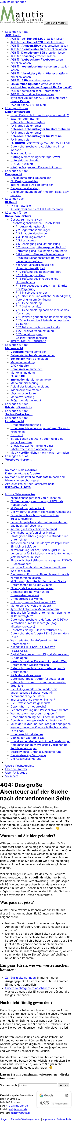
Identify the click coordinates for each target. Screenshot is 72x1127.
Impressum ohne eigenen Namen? (32, 699)
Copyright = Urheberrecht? (28, 706)
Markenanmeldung (22, 363)
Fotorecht (16, 435)
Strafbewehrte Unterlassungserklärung (36, 751)
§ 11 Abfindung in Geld (30, 275)
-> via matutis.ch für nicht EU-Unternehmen (36, 207)
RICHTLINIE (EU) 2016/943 (28, 341)
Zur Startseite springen (20, 977)
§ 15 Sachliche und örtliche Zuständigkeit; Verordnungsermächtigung (43, 297)
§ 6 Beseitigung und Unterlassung (38, 244)
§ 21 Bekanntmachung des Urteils (38, 327)
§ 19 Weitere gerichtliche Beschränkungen (43, 317)
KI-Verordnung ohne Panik (27, 508)
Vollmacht (11, 776)
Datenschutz (64, 1119)
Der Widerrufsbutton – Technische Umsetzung (40, 511)
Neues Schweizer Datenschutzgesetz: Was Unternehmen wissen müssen (38, 663)
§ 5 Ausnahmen (26, 240)
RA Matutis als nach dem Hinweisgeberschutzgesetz (35, 478)
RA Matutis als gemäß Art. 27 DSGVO (40, 141)
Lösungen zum (14, 200)
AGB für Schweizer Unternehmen (32, 94)
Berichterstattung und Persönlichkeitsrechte (39, 710)
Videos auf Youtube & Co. (27, 738)
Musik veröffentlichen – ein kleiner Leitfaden (39, 452)
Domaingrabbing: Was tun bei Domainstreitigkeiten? (29, 593)
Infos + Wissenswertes (20, 494)
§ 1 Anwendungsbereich (31, 226)
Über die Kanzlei (16, 769)
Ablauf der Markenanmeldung (29, 386)
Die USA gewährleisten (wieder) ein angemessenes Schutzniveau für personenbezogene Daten (33, 692)
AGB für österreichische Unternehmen (35, 91)
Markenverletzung (22, 397)
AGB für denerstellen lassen (37, 38)
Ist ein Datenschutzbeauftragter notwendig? (39, 115)
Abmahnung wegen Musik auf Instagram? (37, 720)
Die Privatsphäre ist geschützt (30, 703)
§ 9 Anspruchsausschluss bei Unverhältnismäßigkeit (35, 266)
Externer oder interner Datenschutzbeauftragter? (27, 120)
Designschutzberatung (25, 188)
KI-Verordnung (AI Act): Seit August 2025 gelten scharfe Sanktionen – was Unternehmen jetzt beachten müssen (41, 553)
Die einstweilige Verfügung (28, 755)
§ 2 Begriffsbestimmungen (33, 230)
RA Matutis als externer (40, 127)
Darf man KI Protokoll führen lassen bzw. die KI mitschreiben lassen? (39, 576)
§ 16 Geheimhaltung (29, 303)
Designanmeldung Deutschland (30, 177)
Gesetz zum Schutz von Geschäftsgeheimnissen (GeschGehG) (35, 221)
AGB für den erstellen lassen (37, 42)
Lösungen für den (18, 214)
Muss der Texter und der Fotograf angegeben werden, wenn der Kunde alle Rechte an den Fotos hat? (40, 727)
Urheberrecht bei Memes (26, 598)
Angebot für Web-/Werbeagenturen (20, 1119)
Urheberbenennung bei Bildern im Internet (38, 717)
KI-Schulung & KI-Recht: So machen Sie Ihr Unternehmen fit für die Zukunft (38, 583)
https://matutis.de (20, 1112)
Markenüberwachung (24, 383)
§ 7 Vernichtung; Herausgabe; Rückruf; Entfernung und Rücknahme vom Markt (41, 249)
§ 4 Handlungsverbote (30, 237)
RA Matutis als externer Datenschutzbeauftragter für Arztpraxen (37, 676)
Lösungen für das (16, 33)
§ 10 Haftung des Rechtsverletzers (38, 271)
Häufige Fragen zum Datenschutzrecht (36, 167)
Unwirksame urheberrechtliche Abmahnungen (40, 741)
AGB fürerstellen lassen (38, 52)
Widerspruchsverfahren (25, 390)
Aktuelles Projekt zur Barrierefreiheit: (29, 485)
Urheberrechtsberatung (25, 424)
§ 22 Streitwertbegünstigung (35, 331)
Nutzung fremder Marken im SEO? (33, 602)
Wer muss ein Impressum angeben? (33, 713)
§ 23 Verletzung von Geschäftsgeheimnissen (31, 336)
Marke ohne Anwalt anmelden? (30, 605)
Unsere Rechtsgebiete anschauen (27, 988)
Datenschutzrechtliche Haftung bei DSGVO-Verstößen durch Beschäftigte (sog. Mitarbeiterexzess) (39, 623)
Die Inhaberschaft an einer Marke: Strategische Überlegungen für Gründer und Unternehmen (39, 536)
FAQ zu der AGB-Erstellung (28, 104)
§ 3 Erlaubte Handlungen (32, 233)
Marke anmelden (28, 351)
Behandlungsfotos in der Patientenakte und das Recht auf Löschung (38, 523)
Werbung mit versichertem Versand (33, 529)
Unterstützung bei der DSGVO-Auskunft (24, 162)
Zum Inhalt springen (13, 1)
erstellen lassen (36, 84)
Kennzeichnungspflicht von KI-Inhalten (35, 497)
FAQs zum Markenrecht (25, 400)
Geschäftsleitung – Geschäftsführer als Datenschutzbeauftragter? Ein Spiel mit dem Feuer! (39, 633)
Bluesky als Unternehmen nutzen (31, 588)
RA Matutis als (22, 471)
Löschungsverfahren (23, 393)
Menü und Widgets (56, 22)
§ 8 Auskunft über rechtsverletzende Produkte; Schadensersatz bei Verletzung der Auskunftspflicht (43, 258)
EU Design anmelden (24, 181)
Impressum (48, 1119)
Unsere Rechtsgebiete (19, 765)
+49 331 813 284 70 (17, 1105)
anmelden (26, 369)
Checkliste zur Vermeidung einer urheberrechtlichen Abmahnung (31, 447)
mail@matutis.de (18, 1109)
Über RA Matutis (16, 772)
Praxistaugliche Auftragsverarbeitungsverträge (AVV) (35, 155)
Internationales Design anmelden (31, 184)
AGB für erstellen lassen (39, 45)
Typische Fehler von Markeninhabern (34, 609)
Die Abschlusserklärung (25, 758)
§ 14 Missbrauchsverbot (31, 292)
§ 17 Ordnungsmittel (29, 306)
